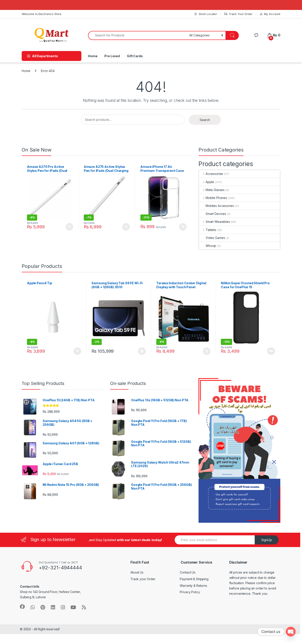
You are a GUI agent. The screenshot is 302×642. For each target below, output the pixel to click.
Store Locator (208, 14)
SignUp (266, 540)
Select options (140, 351)
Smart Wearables (218, 221)
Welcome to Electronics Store (41, 14)
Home (92, 56)
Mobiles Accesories (220, 206)
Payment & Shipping (194, 579)
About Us (136, 572)
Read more (271, 351)
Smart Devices (216, 214)
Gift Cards (135, 56)
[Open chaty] (291, 631)
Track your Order (142, 579)
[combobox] (137, 35)
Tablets (211, 230)
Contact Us (187, 572)
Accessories (214, 174)
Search (205, 120)
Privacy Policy (190, 592)
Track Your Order (240, 14)
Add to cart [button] (69, 227)
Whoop (211, 246)
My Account (272, 14)
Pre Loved (112, 56)
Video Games (215, 238)
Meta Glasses (215, 190)
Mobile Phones (216, 198)
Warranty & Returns (193, 585)
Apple (210, 182)
